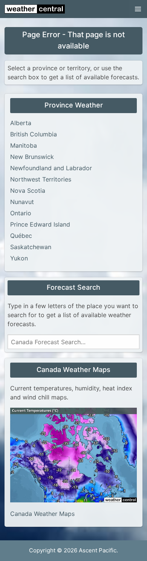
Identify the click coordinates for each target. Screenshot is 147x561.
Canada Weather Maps (42, 513)
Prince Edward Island (40, 224)
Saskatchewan (30, 247)
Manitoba (23, 145)
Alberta (20, 123)
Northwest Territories (40, 179)
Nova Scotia (27, 190)
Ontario (20, 213)
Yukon (19, 258)
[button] (138, 9)
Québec (21, 235)
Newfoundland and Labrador (51, 168)
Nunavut (22, 202)
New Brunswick (32, 156)
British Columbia (33, 134)
